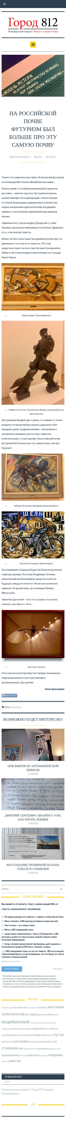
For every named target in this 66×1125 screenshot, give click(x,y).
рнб (4, 1042)
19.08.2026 (33, 873)
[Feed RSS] (4, 4)
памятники (24, 1035)
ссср (54, 1041)
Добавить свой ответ (11, 962)
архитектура (7, 1008)
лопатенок (45, 1023)
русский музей (41, 1041)
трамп (32, 1049)
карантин (41, 1015)
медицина (6, 1029)
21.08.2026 (33, 823)
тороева (26, 1049)
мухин (29, 1029)
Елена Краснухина (19, 157)
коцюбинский (15, 1022)
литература (35, 1023)
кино (50, 1014)
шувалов (33, 1055)
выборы (43, 1007)
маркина (53, 1023)
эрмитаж (14, 1061)
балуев (16, 1008)
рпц (31, 1042)
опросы (53, 1028)
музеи (22, 1029)
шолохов (23, 1056)
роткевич (22, 1041)
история (31, 1014)
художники (42, 1048)
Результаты (57, 969)
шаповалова (10, 1055)
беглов (23, 1007)
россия (10, 1042)
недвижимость (40, 1029)
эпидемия (55, 1055)
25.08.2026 (33, 774)
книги (56, 1015)
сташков (9, 1048)
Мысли (37, 157)
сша (20, 1048)
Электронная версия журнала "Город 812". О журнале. (28, 1090)
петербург (35, 1035)
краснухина (16, 707)
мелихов (15, 1029)
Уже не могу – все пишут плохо (19, 925)
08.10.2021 (51, 157)
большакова (33, 1008)
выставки (56, 1007)
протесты (47, 1035)
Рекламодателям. (10, 1094)
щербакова (44, 1056)
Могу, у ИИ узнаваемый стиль (18, 930)
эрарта (5, 1061)
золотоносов (13, 1014)
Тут (6, 1082)
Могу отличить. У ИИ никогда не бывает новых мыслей (31, 921)
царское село (54, 1049)
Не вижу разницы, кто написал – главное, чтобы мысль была (33, 917)
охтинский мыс (10, 1035)
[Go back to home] (33, 23)
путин (59, 1035)
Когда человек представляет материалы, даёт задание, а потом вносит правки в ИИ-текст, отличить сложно (31, 945)
